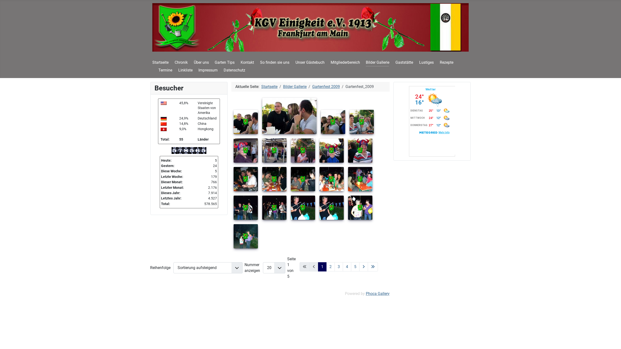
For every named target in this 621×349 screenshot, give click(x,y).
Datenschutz (234, 70)
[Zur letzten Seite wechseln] (373, 266)
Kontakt (247, 62)
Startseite (160, 62)
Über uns (201, 62)
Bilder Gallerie (377, 62)
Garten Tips (225, 62)
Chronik (181, 62)
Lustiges (426, 62)
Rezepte (446, 62)
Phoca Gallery (378, 293)
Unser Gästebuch (310, 62)
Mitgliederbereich (345, 62)
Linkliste (185, 70)
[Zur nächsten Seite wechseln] (363, 266)
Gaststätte (404, 62)
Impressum (208, 70)
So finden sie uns (274, 62)
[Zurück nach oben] (612, 340)
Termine (165, 70)
